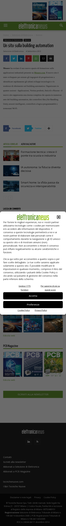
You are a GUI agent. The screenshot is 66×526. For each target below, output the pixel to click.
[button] (58, 217)
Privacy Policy (41, 310)
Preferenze (33, 304)
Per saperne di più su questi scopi (50, 288)
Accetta (33, 295)
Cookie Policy (24, 310)
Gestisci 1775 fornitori (25, 288)
